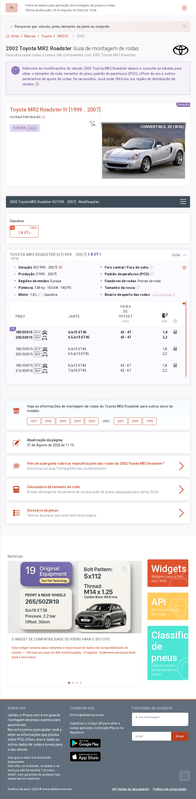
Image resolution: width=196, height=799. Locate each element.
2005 (63, 421)
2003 (91, 421)
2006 (48, 421)
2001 (120, 421)
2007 (34, 421)
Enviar (180, 736)
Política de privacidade (169, 789)
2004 (77, 421)
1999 (149, 421)
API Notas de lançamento (130, 789)
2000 (135, 421)
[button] (98, 27)
